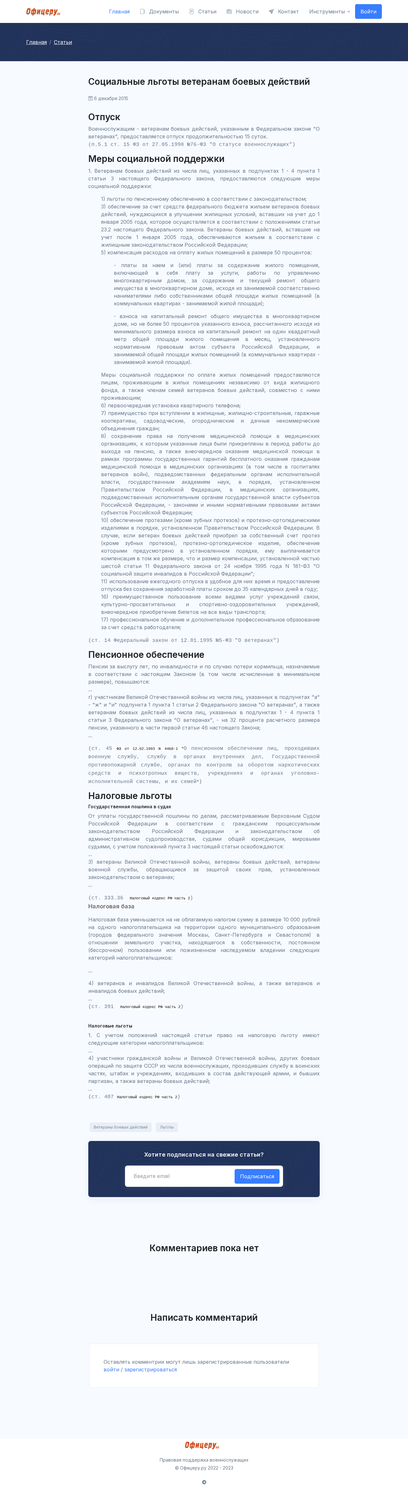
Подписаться (257, 1176)
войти (111, 1369)
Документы (163, 11)
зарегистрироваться (150, 1369)
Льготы (167, 1127)
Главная (119, 11)
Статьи (206, 11)
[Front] (45, 11)
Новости (246, 11)
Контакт (287, 11)
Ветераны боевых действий (121, 1127)
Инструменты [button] (327, 11)
